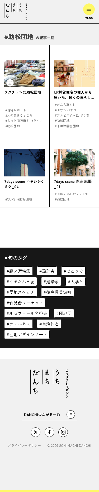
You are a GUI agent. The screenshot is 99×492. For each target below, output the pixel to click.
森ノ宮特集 (19, 271)
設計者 (48, 271)
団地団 (65, 313)
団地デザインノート (28, 334)
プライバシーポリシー (24, 445)
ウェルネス (19, 324)
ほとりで (74, 271)
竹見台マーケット (26, 302)
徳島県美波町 (59, 292)
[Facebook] (49, 432)
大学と (76, 281)
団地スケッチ (22, 292)
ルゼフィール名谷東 (28, 313)
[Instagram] (63, 432)
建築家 (52, 281)
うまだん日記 (22, 281)
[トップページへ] (15, 11)
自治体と (50, 324)
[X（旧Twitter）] (35, 432)
